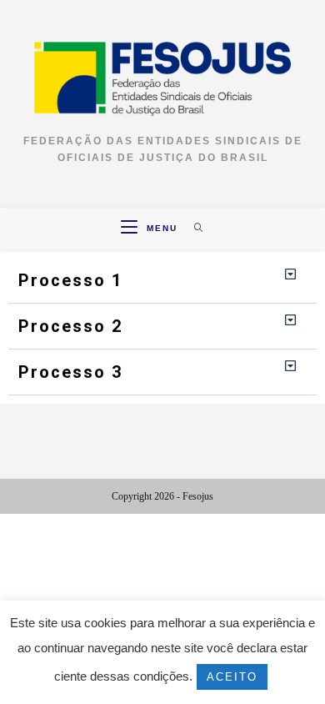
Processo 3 (70, 372)
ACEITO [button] (232, 677)
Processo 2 (70, 326)
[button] (162, 281)
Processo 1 (70, 280)
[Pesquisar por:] (193, 228)
